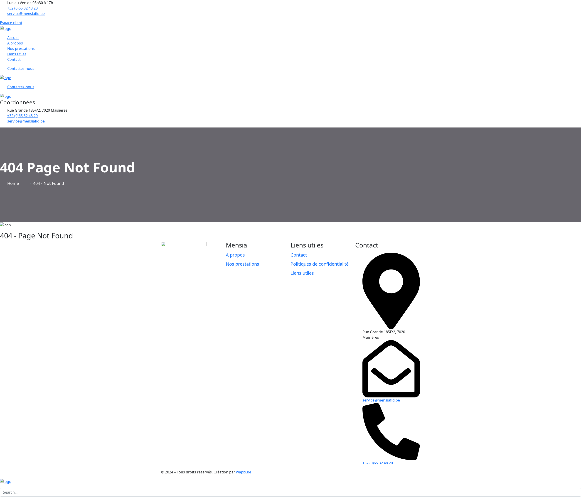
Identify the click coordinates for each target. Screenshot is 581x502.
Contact (14, 59)
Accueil (13, 37)
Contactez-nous (20, 68)
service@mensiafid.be (26, 13)
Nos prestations (21, 48)
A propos (15, 43)
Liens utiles (16, 53)
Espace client (11, 22)
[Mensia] (5, 28)
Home (14, 183)
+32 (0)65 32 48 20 (22, 8)
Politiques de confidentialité (319, 264)
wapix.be (243, 472)
